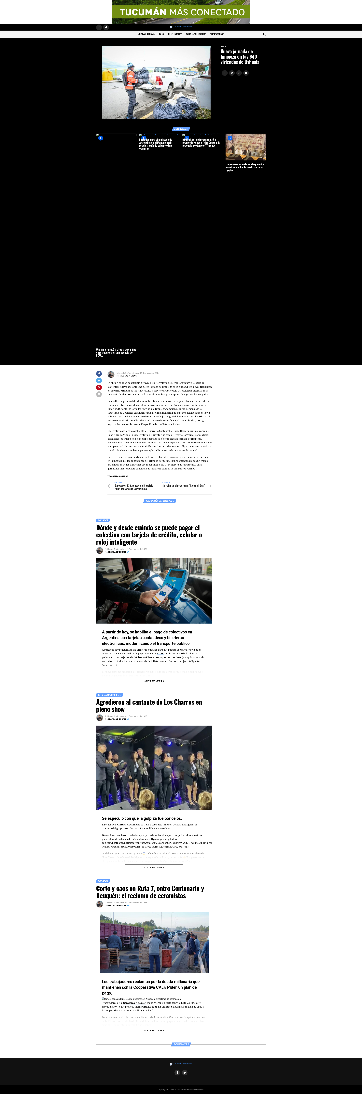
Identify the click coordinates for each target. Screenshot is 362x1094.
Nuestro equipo (175, 34)
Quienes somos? (217, 34)
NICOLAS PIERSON (128, 376)
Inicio (161, 34)
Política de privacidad (196, 34)
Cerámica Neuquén (134, 1002)
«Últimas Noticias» (146, 34)
